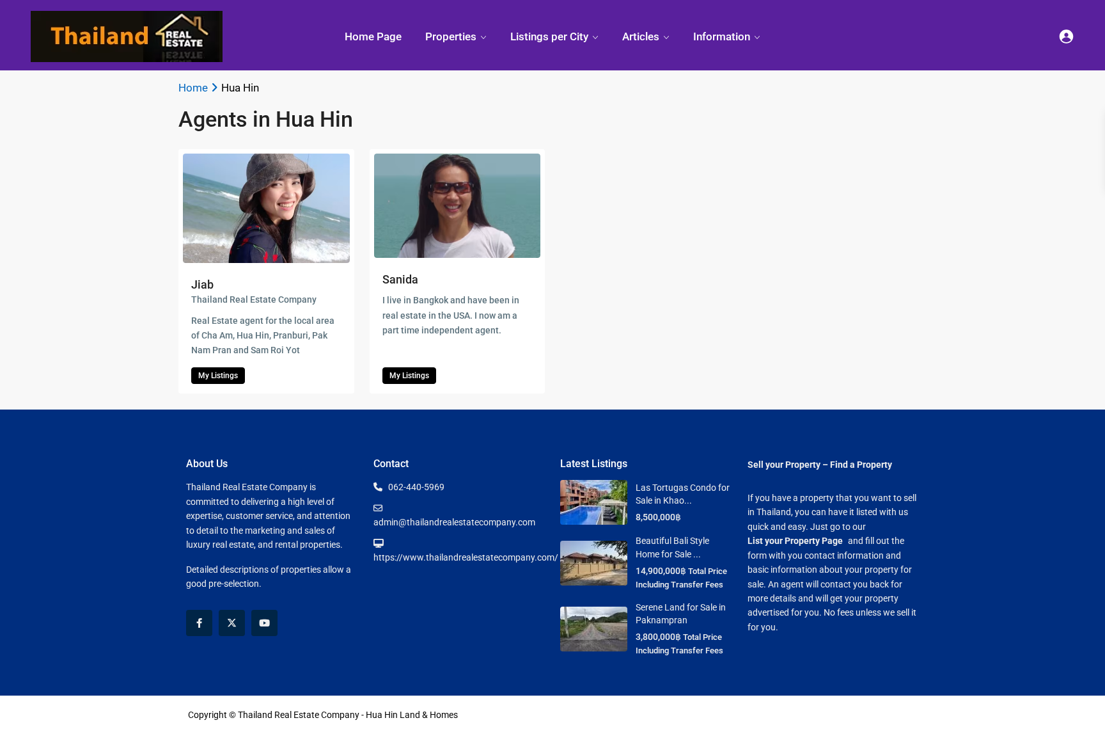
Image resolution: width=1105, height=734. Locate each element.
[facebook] (199, 623)
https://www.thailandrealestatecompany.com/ (465, 557)
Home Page (373, 36)
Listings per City (549, 36)
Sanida (400, 279)
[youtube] (264, 623)
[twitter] (232, 623)
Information (721, 36)
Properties (450, 36)
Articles (640, 36)
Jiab (202, 284)
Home (193, 87)
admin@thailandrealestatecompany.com (454, 522)
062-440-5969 (416, 487)
